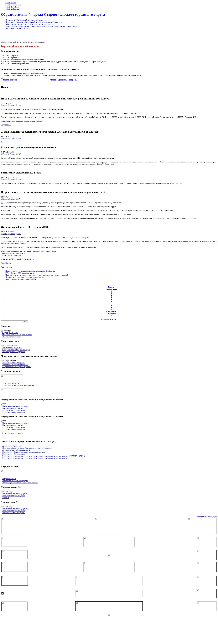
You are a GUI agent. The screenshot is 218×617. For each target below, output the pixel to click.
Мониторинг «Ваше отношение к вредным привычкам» (24, 452)
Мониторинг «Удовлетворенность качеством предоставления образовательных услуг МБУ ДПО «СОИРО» (44, 456)
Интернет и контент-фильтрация (15, 481)
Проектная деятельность (11, 337)
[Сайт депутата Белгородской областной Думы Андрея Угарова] (207, 597)
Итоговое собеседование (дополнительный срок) (24, 277)
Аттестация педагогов (11, 383)
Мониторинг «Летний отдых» (14, 454)
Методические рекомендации (13, 410)
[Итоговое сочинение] (12, 396)
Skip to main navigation (13, 5)
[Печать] (11, 105)
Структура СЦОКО (10, 333)
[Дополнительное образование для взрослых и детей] (109, 597)
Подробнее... (6, 125)
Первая (111, 287)
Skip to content (10, 3)
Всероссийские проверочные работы (16, 367)
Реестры (5, 498)
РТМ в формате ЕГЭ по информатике (20, 273)
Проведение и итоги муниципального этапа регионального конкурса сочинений (36, 275)
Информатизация (9, 479)
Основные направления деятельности (17, 335)
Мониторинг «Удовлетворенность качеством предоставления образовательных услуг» (35, 458)
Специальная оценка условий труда (16, 350)
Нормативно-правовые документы (15, 406)
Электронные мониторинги (13, 433)
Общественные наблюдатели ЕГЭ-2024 (20, 279)
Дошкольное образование (12, 446)
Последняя (111, 313)
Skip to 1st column (12, 7)
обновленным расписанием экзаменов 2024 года (163, 183)
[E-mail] (4, 105)
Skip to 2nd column (12, 9)
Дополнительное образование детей (16, 450)
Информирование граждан (12, 408)
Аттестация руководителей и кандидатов (18, 385)
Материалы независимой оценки (15, 365)
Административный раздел (206, 517)
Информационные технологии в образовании (20, 483)
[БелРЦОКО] (109, 611)
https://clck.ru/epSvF (14, 255)
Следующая (111, 311)
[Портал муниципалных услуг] (109, 615)
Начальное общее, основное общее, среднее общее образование (26, 448)
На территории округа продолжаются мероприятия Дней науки (30, 271)
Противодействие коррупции (13, 352)
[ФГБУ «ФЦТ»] (14, 610)
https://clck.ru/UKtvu (17, 253)
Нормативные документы (12, 348)
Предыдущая (111, 289)
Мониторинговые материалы (13, 363)
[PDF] (18, 105)
